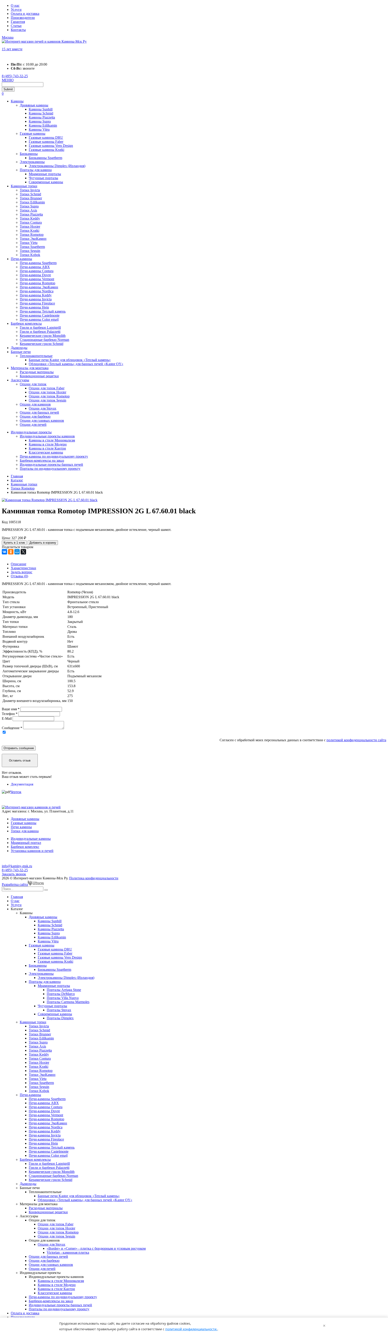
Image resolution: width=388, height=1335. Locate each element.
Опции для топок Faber (46, 388)
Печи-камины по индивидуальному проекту (54, 456)
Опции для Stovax (42, 408)
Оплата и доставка (25, 13)
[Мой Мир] (17, 551)
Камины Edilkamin (43, 125)
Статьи (16, 26)
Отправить (19, 748)
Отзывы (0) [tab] (19, 576)
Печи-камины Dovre (35, 275)
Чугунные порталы (43, 178)
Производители (23, 18)
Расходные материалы (37, 372)
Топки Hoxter (30, 226)
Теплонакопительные (36, 356)
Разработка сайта (15, 884)
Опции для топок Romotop (49, 396)
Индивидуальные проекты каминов (47, 436)
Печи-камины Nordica (36, 291)
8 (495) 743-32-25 (15, 76)
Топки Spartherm (32, 247)
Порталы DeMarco (61, 994)
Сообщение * (12, 728)
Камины (17, 101)
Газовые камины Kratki (46, 150)
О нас (15, 5)
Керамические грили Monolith (43, 336)
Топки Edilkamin (32, 202)
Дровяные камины (34, 105)
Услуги (16, 9)
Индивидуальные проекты (31, 432)
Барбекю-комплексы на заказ (42, 460)
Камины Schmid (41, 113)
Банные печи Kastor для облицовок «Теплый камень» (70, 360)
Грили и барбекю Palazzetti (40, 331)
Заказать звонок (14, 874)
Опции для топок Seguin (47, 400)
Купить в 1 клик (14, 542)
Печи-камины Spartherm (38, 263)
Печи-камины (21, 259)
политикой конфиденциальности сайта (356, 740)
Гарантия (18, 22)
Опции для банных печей (39, 412)
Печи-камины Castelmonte (40, 315)
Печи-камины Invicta (36, 299)
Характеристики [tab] (23, 568)
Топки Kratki (29, 230)
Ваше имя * (11, 709)
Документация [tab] (22, 784)
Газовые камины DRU (46, 137)
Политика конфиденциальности (93, 878)
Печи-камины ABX (35, 267)
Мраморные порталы (45, 174)
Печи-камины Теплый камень (43, 311)
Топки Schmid (30, 194)
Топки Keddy (30, 218)
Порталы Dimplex (60, 1018)
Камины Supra (40, 121)
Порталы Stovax (59, 1010)
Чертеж (15, 792)
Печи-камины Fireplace (37, 303)
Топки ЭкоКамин (33, 239)
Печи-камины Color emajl (39, 319)
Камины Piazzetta (42, 117)
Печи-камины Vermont (37, 279)
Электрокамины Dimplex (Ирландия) (57, 166)
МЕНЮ (7, 80)
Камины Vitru (39, 129)
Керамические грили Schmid (41, 344)
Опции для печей (33, 424)
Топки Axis (28, 210)
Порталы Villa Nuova (63, 998)
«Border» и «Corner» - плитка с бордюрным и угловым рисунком (96, 1248)
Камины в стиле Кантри (47, 448)
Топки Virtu (28, 243)
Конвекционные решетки (39, 376)
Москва (7, 37)
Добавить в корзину (42, 542)
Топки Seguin (30, 251)
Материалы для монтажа (29, 368)
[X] (23, 551)
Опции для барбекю (35, 416)
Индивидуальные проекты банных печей (51, 464)
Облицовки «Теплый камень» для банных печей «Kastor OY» (76, 364)
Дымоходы (19, 348)
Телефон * (10, 714)
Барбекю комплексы (26, 323)
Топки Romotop (32, 234)
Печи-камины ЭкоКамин (39, 287)
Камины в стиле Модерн (48, 444)
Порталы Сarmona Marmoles (68, 1002)
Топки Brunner (31, 198)
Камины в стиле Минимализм (52, 440)
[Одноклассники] (10, 551)
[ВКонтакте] (4, 551)
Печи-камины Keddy (36, 295)
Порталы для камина (36, 170)
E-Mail (7, 718)
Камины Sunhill (41, 109)
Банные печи (21, 352)
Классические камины (46, 452)
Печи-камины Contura (36, 271)
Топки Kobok (30, 255)
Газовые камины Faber (46, 141)
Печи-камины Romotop (37, 283)
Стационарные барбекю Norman (44, 340)
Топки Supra (29, 206)
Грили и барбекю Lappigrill (40, 327)
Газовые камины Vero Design (51, 146)
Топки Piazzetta (31, 214)
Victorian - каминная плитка (68, 1252)
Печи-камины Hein (34, 307)
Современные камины (46, 182)
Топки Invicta (30, 190)
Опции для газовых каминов (42, 420)
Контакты (18, 30)
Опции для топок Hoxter (47, 392)
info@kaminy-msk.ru (17, 866)
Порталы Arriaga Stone (64, 990)
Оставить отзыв (20, 760)
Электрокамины (32, 162)
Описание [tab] (18, 564)
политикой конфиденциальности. (191, 1329)
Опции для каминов (35, 404)
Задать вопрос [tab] (21, 572)
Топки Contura (31, 222)
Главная (17, 897)
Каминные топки (24, 186)
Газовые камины (32, 133)
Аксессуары (20, 380)
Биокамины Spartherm (45, 158)
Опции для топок (33, 384)
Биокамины (29, 154)
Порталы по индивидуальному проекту (50, 468)
